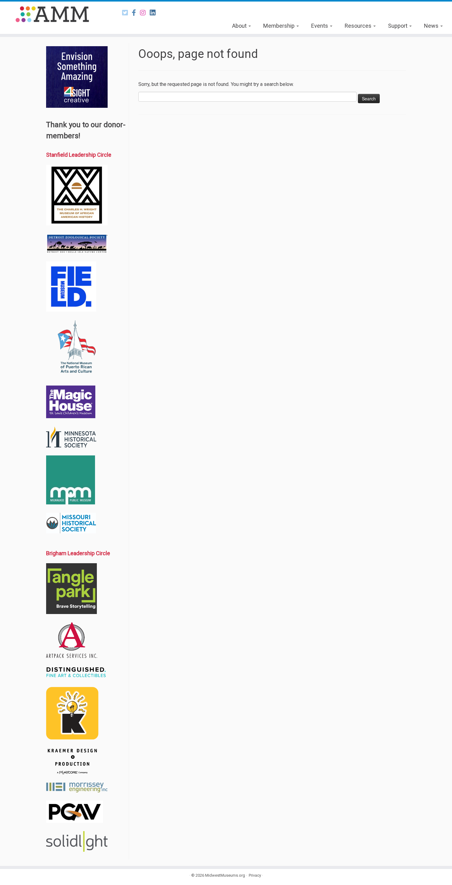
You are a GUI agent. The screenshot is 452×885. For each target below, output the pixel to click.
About (240, 25)
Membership (279, 25)
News (432, 25)
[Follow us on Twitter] (127, 13)
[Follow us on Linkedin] (155, 13)
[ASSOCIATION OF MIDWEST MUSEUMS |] (52, 14)
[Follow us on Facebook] (136, 13)
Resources (359, 25)
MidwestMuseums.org (225, 875)
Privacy (255, 875)
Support (398, 25)
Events (320, 25)
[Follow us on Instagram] (145, 13)
